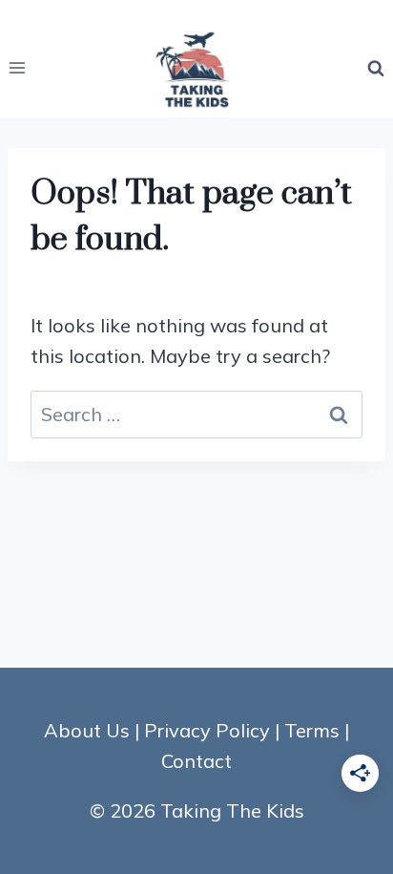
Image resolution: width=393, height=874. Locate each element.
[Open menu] (17, 68)
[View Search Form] (376, 68)
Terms (312, 730)
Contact (196, 761)
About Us (87, 730)
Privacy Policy (207, 730)
